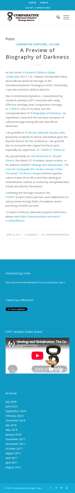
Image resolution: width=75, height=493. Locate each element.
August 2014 (13, 467)
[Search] (56, 17)
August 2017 (13, 453)
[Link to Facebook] (51, 487)
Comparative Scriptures (31, 44)
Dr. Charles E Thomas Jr (51, 149)
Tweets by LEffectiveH (19, 300)
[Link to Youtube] (66, 487)
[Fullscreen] (66, 371)
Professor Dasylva (31, 173)
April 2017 (12, 462)
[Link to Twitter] (61, 487)
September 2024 (16, 411)
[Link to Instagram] (56, 487)
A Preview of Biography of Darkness (37, 53)
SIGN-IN (32, 2)
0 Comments (31, 234)
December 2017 (15, 439)
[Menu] (64, 17)
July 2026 (11, 401)
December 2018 (15, 420)
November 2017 (15, 443)
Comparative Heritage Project (28, 488)
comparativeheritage (57, 234)
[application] (37, 356)
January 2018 (13, 434)
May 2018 (12, 429)
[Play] (8, 371)
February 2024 (14, 415)
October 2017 (14, 448)
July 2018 (11, 425)
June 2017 (12, 458)
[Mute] (61, 371)
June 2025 (12, 406)
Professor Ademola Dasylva (41, 132)
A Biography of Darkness (46, 113)
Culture (54, 44)
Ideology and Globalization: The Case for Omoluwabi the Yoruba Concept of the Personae (37, 169)
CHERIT (13, 108)
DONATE (44, 2)
